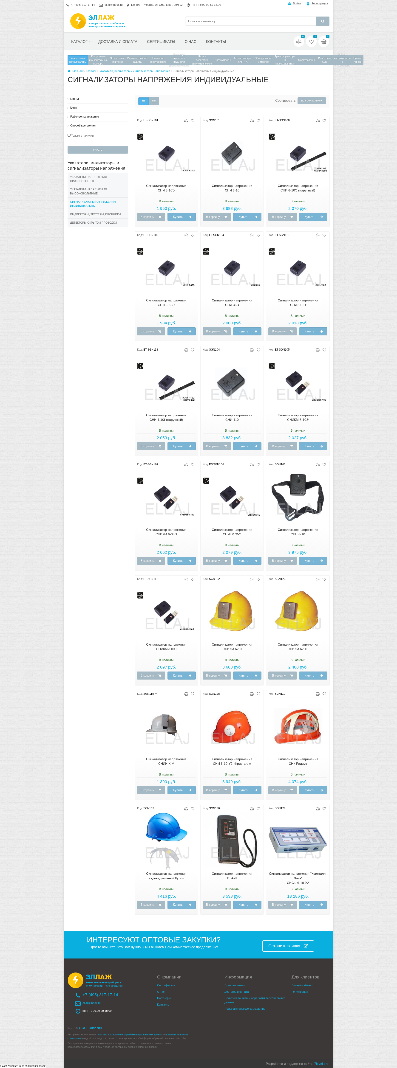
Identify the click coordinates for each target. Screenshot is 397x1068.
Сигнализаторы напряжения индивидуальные (93, 204)
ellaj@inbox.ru (114, 4)
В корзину (147, 217)
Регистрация (320, 3)
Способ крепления (83, 125)
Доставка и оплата (117, 42)
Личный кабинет (302, 985)
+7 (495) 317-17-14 (83, 4)
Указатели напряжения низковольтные (88, 179)
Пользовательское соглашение (244, 1008)
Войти (297, 3)
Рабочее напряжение (84, 116)
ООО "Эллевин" (91, 1028)
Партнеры (164, 998)
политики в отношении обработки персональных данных (130, 1034)
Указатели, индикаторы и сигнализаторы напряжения (134, 71)
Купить (178, 217)
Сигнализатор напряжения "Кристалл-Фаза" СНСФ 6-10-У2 (298, 878)
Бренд (74, 99)
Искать (97, 149)
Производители (234, 985)
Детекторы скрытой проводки (93, 222)
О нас (190, 42)
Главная (77, 71)
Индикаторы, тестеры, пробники (95, 214)
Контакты (216, 42)
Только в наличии (82, 135)
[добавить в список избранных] (192, 120)
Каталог (79, 42)
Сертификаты (161, 42)
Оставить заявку (284, 946)
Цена (73, 107)
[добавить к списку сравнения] (186, 120)
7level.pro (321, 1063)
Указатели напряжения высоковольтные (88, 191)
